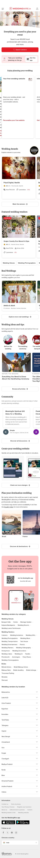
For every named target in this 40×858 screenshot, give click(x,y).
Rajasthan (5, 709)
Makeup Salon (6, 670)
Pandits (27, 654)
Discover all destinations (19, 546)
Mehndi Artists (6, 667)
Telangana (5, 725)
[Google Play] (23, 824)
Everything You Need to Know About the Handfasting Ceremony (15, 378)
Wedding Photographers (27, 263)
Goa (3, 748)
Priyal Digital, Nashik (12, 183)
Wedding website (23, 812)
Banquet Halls (6, 622)
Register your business (24, 807)
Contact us (5, 804)
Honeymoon (6, 651)
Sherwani (5, 680)
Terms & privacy (16, 804)
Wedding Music (25, 638)
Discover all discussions (18, 441)
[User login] (37, 8)
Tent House (24, 641)
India (7, 842)
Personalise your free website (13, 120)
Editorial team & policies (17, 810)
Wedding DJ (19, 654)
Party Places (27, 657)
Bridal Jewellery (18, 670)
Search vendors (21, 50)
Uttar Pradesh (6, 703)
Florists (22, 645)
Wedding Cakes (7, 654)
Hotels (15, 622)
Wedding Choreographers (10, 660)
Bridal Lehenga (31, 670)
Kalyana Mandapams (8, 625)
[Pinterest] (12, 832)
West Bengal (6, 737)
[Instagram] (16, 832)
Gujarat (4, 731)
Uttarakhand (6, 742)
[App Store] (8, 824)
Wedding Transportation (10, 641)
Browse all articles (18, 389)
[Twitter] (7, 832)
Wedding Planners (7, 648)
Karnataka (5, 714)
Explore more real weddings (19, 317)
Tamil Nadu (5, 720)
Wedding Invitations (16, 635)
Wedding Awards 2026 (8, 812)
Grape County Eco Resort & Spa (16, 241)
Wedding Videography (23, 648)
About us (4, 810)
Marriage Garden (25, 622)
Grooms (4, 677)
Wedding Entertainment (9, 645)
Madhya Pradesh (7, 764)
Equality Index (8, 507)
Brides (4, 664)
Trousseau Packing (8, 673)
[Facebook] (3, 832)
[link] (19, 296)
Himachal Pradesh (7, 781)
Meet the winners (19, 204)
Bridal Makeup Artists (21, 667)
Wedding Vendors (8, 632)
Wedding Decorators (19, 651)
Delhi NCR (5, 698)
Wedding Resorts (23, 625)
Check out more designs (19, 485)
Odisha (4, 792)
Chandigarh (5, 759)
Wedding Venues (9, 263)
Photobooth (6, 657)
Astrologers (16, 657)
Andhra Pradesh (7, 786)
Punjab (4, 753)
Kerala (4, 770)
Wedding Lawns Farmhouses (11, 628)
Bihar (3, 775)
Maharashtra (6, 692)
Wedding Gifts (30, 635)
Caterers (4, 635)
